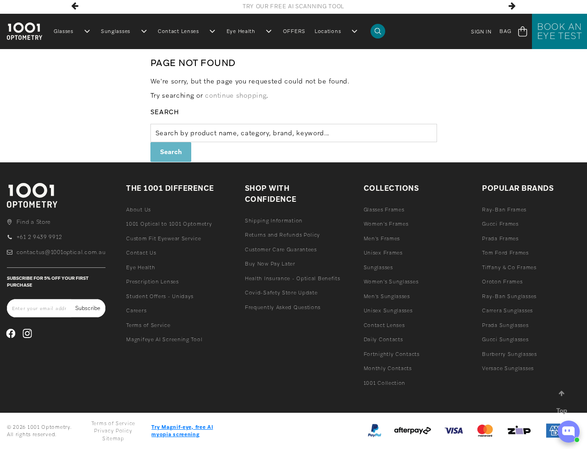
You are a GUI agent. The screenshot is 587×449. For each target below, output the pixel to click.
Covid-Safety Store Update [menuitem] (281, 292)
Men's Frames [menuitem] (382, 238)
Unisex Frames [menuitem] (383, 252)
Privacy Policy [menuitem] (113, 430)
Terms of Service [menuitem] (148, 325)
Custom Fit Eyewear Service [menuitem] (163, 238)
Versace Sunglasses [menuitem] (508, 368)
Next (511, 6)
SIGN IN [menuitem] (481, 31)
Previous (75, 6)
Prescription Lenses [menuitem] (152, 281)
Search (164, 112)
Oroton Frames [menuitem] (502, 281)
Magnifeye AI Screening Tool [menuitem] (164, 339)
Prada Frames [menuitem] (500, 238)
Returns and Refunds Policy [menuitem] (282, 235)
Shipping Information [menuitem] (274, 220)
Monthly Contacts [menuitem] (388, 368)
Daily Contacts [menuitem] (383, 339)
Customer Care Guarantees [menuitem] (281, 249)
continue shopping (235, 95)
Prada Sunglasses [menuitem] (505, 325)
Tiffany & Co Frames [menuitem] (509, 267)
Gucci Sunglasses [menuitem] (505, 339)
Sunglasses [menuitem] (115, 31)
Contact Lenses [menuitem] (178, 31)
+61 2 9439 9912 (39, 237)
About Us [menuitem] (138, 209)
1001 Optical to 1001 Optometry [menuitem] (169, 224)
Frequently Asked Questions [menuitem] (283, 307)
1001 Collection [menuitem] (385, 383)
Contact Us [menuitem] (141, 252)
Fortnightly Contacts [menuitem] (392, 354)
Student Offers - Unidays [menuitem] (160, 296)
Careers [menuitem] (136, 310)
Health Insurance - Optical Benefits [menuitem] (292, 278)
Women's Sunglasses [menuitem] (391, 281)
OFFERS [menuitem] (294, 31)
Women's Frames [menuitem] (386, 224)
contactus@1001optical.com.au (61, 252)
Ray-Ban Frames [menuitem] (504, 209)
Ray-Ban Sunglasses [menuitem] (509, 296)
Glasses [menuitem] (63, 31)
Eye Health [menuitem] (241, 31)
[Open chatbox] (569, 432)
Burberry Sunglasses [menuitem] (509, 354)
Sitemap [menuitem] (113, 438)
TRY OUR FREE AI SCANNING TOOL (293, 6)
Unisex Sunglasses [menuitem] (388, 310)
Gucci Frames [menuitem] (500, 224)
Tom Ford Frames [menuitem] (505, 252)
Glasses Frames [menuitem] (384, 209)
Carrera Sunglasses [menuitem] (507, 310)
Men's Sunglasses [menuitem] (387, 296)
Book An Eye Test (559, 31)
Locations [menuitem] (328, 31)
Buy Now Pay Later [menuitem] (270, 264)
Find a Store (34, 222)
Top (561, 410)
